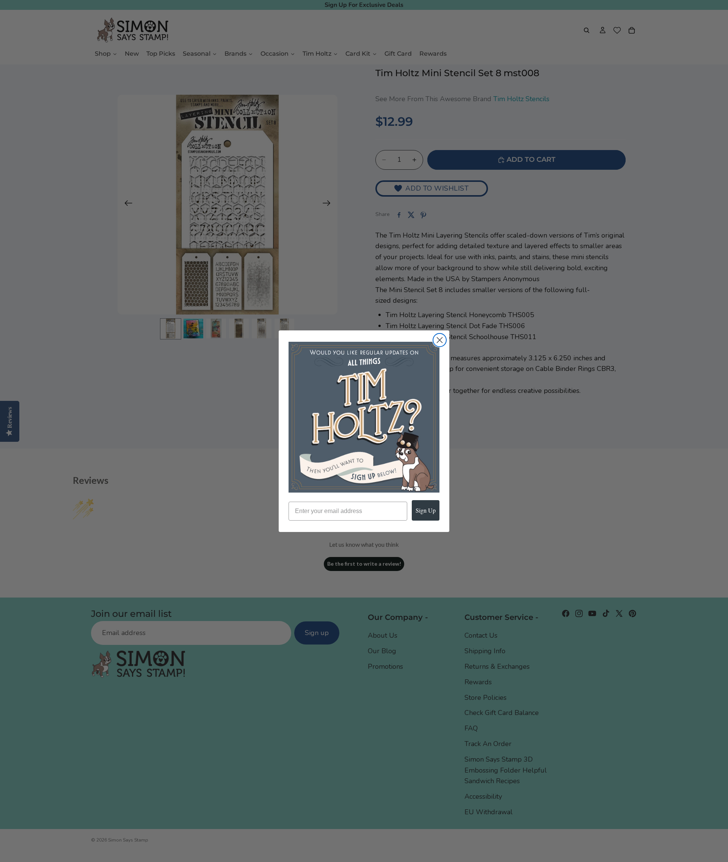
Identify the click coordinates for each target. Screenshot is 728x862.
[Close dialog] (439, 340)
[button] (364, 417)
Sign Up (426, 510)
